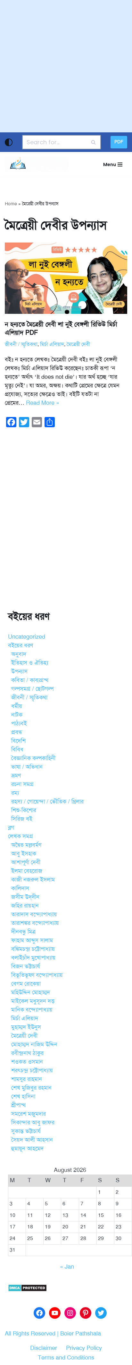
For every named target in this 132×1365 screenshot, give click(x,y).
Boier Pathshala (80, 1333)
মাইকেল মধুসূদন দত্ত (32, 1001)
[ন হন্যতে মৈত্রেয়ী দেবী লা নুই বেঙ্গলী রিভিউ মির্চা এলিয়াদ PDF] (66, 278)
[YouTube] (55, 1313)
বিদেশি (18, 740)
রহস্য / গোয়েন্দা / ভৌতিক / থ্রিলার (47, 801)
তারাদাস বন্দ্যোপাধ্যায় (34, 914)
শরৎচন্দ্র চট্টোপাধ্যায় (32, 1070)
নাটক (16, 714)
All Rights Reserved (30, 1333)
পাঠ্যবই (19, 723)
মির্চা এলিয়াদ (52, 344)
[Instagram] (70, 1313)
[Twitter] (101, 1313)
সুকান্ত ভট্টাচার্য (26, 1131)
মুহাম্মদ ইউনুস (26, 1027)
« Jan (67, 1266)
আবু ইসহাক (23, 853)
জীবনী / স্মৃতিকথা (21, 344)
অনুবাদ (18, 654)
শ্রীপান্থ (18, 1105)
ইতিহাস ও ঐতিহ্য (29, 662)
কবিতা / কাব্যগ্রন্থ (29, 680)
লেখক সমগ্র (20, 836)
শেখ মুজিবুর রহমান (31, 1087)
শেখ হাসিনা (23, 1096)
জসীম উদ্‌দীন (25, 896)
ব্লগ (11, 827)
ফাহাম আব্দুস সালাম (32, 940)
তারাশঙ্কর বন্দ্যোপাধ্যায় (35, 922)
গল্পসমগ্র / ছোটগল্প (32, 688)
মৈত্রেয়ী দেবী (78, 344)
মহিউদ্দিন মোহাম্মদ (30, 992)
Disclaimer (43, 1348)
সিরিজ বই (21, 818)
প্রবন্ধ (16, 732)
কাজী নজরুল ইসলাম (33, 879)
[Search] (94, 142)
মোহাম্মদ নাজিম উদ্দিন (34, 1044)
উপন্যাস (19, 671)
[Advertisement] (66, 66)
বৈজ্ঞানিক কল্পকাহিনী (33, 758)
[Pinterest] (85, 1313)
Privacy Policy (84, 1348)
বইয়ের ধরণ (20, 645)
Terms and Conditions (66, 1357)
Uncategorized (26, 636)
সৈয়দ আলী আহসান (32, 1139)
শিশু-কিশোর (23, 810)
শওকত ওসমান (27, 1061)
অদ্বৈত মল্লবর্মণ (26, 844)
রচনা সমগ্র (22, 784)
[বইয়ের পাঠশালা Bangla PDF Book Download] (37, 164)
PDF (118, 142)
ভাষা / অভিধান (27, 766)
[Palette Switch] (8, 142)
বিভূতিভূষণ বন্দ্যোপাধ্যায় (37, 975)
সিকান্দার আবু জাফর (32, 1122)
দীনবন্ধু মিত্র (23, 931)
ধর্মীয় (16, 706)
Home (11, 204)
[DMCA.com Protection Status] (27, 1289)
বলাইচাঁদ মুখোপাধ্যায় (33, 957)
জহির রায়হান (25, 905)
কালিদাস (20, 888)
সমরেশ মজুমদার (28, 1113)
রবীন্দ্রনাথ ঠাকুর (27, 1053)
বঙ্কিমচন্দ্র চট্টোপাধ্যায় (33, 949)
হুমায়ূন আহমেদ (27, 1148)
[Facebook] (39, 1313)
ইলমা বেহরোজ (26, 870)
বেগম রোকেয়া (26, 983)
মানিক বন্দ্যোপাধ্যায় (32, 1009)
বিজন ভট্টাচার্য (25, 966)
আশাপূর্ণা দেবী (25, 862)
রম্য (15, 792)
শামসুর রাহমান (26, 1079)
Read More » (42, 402)
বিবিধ (17, 749)
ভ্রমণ (16, 775)
